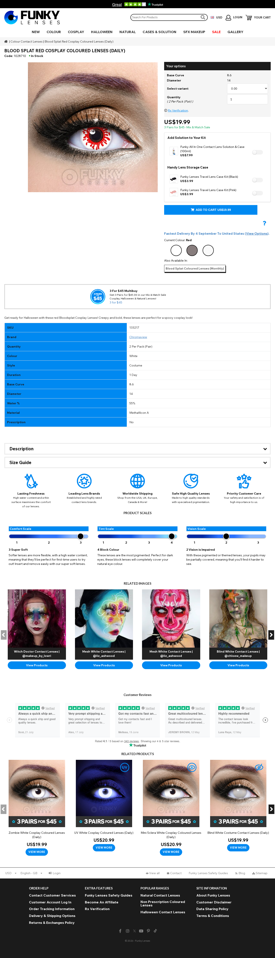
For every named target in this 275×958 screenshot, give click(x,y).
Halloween (102, 32)
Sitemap (261, 873)
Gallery (235, 32)
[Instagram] (127, 931)
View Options (256, 233)
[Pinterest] (148, 931)
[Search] (203, 17)
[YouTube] (141, 931)
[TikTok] (155, 931)
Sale (216, 32)
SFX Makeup (194, 32)
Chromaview (138, 337)
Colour (54, 32)
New (36, 32)
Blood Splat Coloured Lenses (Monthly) (195, 268)
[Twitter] (134, 931)
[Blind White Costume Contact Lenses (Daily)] (238, 805)
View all (154, 873)
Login (57, 873)
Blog (241, 873)
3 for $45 (116, 302)
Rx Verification (178, 110)
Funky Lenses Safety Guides (208, 873)
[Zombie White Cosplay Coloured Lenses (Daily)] (36, 808)
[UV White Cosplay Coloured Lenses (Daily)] (104, 805)
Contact (176, 873)
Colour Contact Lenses (27, 41)
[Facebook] (120, 931)
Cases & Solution (159, 32)
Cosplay (76, 32)
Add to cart (213, 210)
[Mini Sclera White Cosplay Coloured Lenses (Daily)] (171, 808)
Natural (127, 32)
